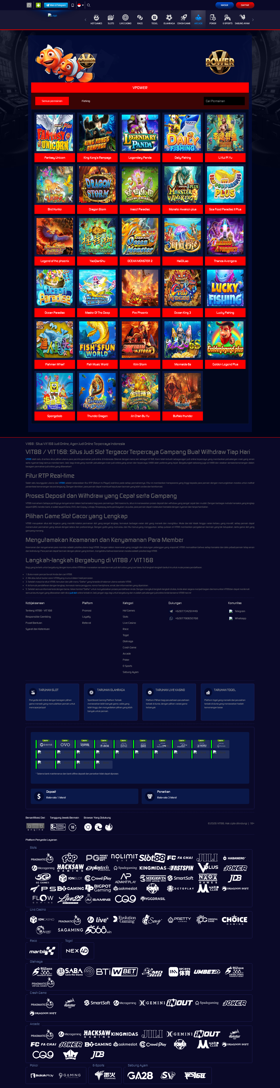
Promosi (86, 610)
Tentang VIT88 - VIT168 (39, 610)
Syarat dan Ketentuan (38, 629)
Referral (86, 623)
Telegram (240, 611)
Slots (111, 23)
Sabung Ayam (242, 23)
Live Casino (125, 23)
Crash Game (183, 23)
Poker (212, 23)
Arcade (198, 23)
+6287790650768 (186, 618)
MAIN (57, 133)
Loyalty (86, 616)
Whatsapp (240, 618)
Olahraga (169, 23)
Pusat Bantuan (34, 623)
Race (140, 23)
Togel (154, 23)
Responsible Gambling (38, 616)
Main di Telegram (58, 5)
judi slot (73, 592)
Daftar (245, 5)
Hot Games (96, 23)
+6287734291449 (186, 611)
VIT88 (28, 459)
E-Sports (227, 23)
